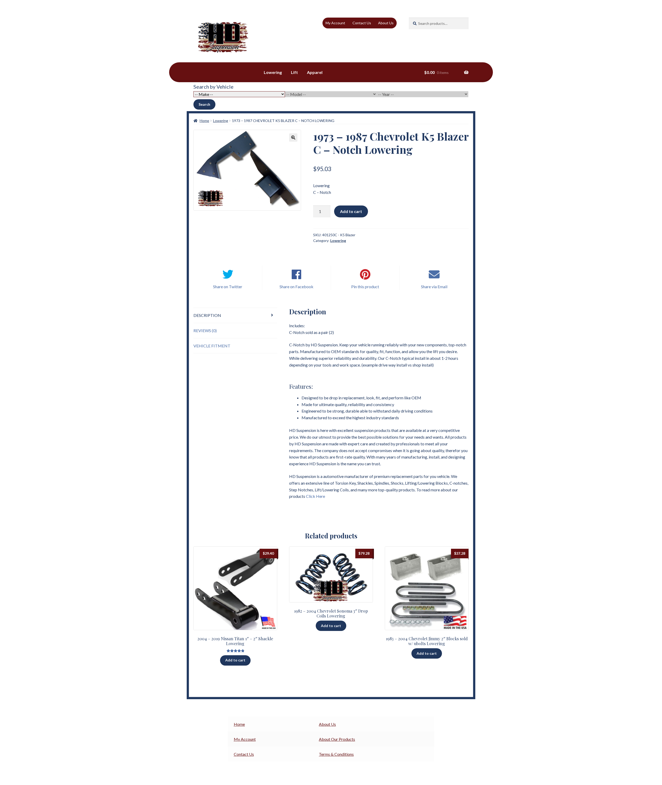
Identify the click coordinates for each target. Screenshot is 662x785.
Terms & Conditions (336, 754)
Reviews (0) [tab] (205, 330)
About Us (386, 23)
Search (204, 104)
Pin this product (365, 286)
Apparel (314, 72)
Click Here (315, 496)
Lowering (273, 72)
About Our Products (337, 739)
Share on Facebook (296, 286)
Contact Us (361, 23)
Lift (294, 72)
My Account (335, 23)
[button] (293, 137)
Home (204, 120)
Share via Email (434, 286)
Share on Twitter (227, 286)
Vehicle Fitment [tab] (211, 345)
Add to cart (351, 211)
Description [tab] (207, 315)
